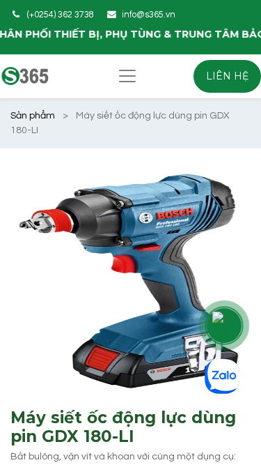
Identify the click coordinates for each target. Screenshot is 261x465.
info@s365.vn (148, 15)
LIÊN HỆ (227, 76)
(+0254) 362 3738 (60, 15)
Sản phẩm (32, 116)
